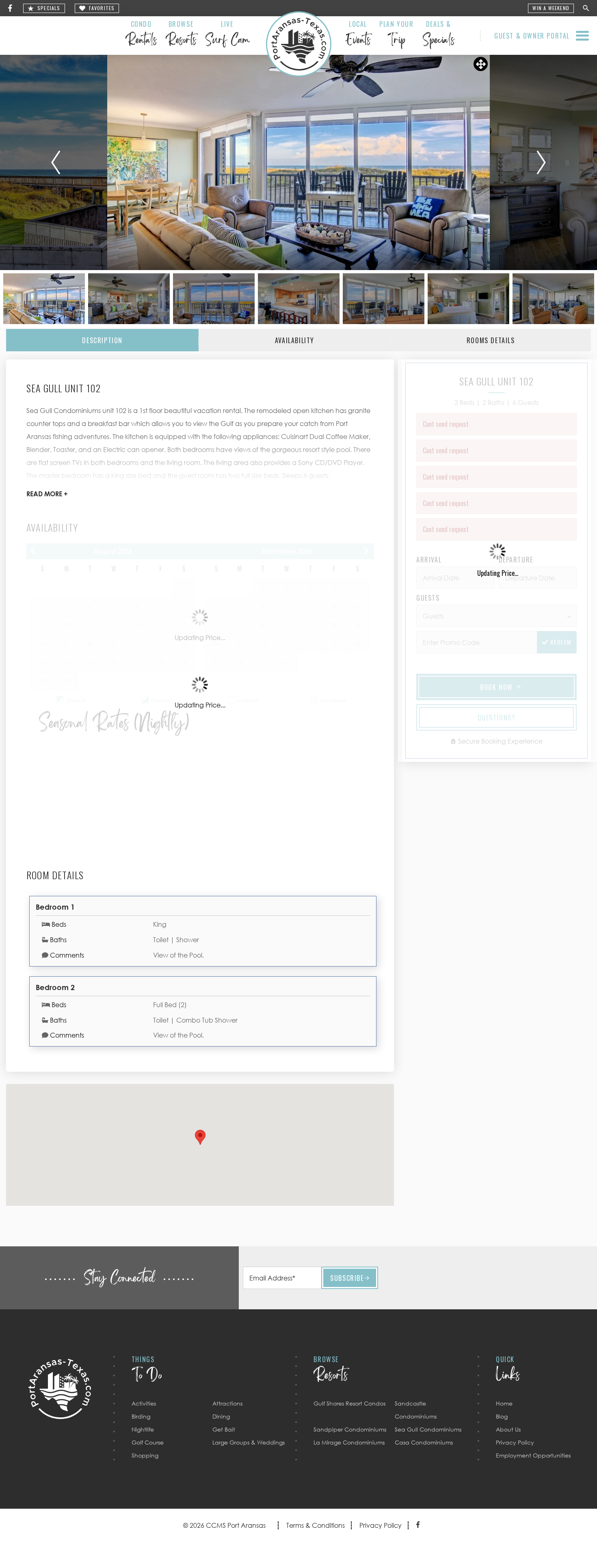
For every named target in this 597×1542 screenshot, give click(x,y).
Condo (141, 35)
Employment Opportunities (533, 1455)
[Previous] (56, 162)
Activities (144, 1403)
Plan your (396, 35)
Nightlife (143, 1429)
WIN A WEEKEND (550, 8)
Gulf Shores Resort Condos (349, 1403)
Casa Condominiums (424, 1442)
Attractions (227, 1403)
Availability (294, 340)
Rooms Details (491, 340)
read (47, 494)
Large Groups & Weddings (248, 1442)
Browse (181, 35)
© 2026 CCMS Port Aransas (224, 1525)
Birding (141, 1416)
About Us (508, 1429)
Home (504, 1403)
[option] (298, 162)
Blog (502, 1416)
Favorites (102, 8)
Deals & (438, 35)
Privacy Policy (515, 1442)
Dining (221, 1416)
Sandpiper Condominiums (350, 1429)
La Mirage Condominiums (349, 1442)
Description (102, 340)
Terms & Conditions (315, 1525)
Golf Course (148, 1442)
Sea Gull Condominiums (428, 1429)
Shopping (145, 1455)
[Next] (541, 162)
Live (227, 35)
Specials (49, 8)
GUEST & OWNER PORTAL (532, 35)
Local (358, 35)
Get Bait (223, 1429)
